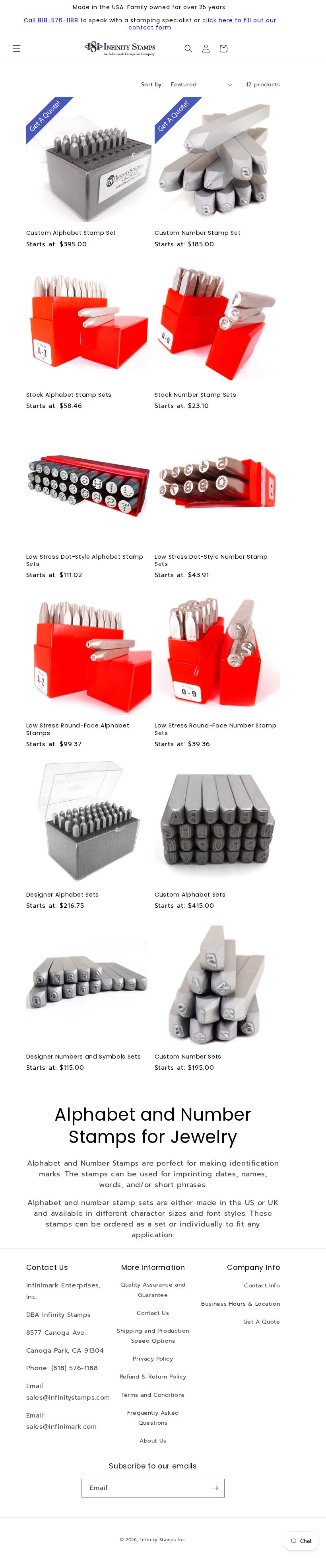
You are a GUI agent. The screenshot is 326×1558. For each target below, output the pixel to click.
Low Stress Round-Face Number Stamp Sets (215, 729)
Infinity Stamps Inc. (163, 1540)
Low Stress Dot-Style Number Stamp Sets (211, 560)
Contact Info (262, 1285)
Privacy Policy (153, 1359)
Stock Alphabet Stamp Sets (69, 394)
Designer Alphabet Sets (62, 894)
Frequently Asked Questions (153, 1418)
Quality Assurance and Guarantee (153, 1290)
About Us (153, 1441)
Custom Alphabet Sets (190, 894)
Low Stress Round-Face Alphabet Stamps (78, 729)
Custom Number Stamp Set (198, 232)
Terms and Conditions (153, 1395)
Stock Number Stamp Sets (195, 394)
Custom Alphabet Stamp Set (71, 232)
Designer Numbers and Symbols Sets (83, 1056)
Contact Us (153, 1313)
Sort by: (152, 84)
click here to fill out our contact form (202, 23)
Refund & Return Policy (153, 1377)
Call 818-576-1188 (51, 20)
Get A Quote (261, 1322)
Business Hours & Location (240, 1304)
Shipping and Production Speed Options (153, 1336)
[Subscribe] (215, 1488)
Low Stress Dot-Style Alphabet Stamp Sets (85, 560)
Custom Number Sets (188, 1056)
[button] (16, 48)
